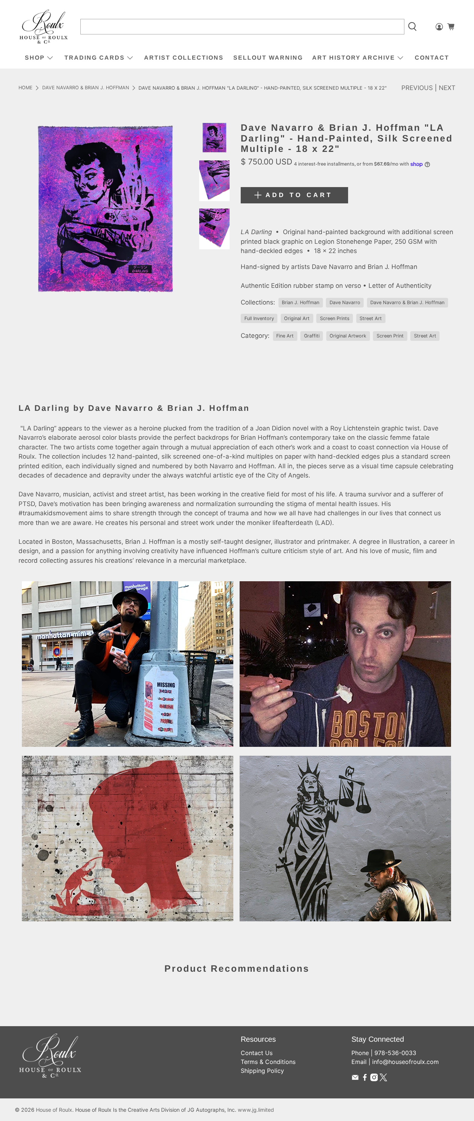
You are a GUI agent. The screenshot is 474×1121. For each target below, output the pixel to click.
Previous (417, 88)
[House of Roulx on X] (383, 1079)
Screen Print (390, 336)
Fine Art (285, 336)
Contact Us (257, 1053)
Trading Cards (94, 57)
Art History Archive (353, 57)
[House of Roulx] (44, 27)
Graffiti (312, 336)
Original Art (297, 318)
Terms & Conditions (268, 1061)
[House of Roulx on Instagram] (374, 1079)
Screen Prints (335, 318)
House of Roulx (54, 1110)
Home (26, 88)
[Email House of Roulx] (355, 1079)
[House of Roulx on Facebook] (364, 1079)
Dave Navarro (345, 302)
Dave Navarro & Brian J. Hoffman (85, 88)
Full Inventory (259, 318)
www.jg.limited (256, 1110)
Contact (432, 57)
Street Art (371, 318)
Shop (35, 57)
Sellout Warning (268, 57)
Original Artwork (348, 336)
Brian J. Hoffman (300, 302)
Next (447, 88)
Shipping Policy (262, 1070)
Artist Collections (184, 57)
